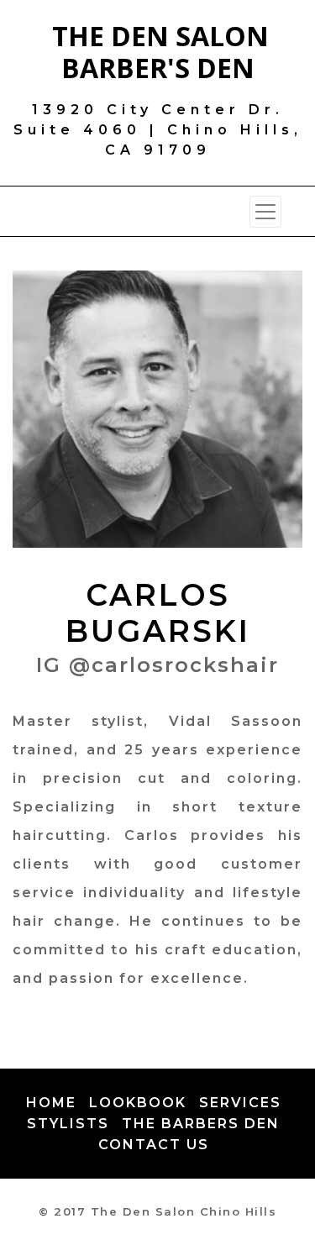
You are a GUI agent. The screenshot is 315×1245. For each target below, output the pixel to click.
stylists (68, 1124)
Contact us (153, 1145)
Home (51, 1103)
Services (240, 1103)
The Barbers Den (201, 1124)
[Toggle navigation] (265, 212)
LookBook (137, 1103)
